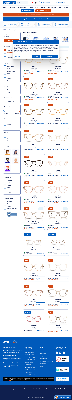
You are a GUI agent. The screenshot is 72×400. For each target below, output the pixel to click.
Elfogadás (49, 56)
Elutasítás (36, 56)
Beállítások (17, 56)
